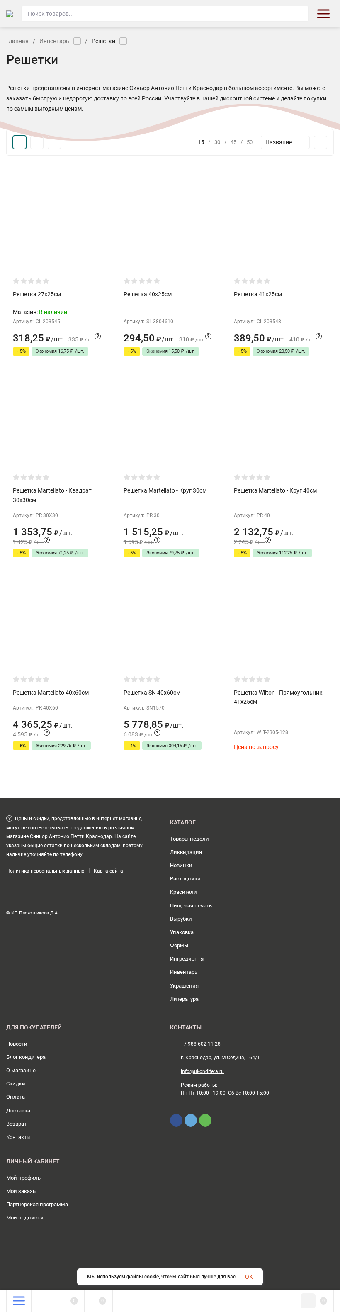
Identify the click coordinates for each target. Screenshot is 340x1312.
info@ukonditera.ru (202, 1071)
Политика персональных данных (45, 871)
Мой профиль (23, 1178)
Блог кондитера (26, 1057)
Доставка (18, 1110)
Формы (179, 945)
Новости (16, 1044)
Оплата (15, 1097)
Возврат (16, 1124)
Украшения (184, 986)
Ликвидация (186, 852)
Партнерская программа (37, 1204)
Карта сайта (108, 871)
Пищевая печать (191, 905)
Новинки (181, 865)
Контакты (18, 1137)
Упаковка (182, 932)
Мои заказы (21, 1191)
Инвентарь (54, 41)
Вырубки (181, 919)
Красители (183, 892)
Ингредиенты (187, 959)
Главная (17, 41)
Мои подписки (25, 1217)
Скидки (15, 1083)
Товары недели (189, 839)
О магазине (21, 1070)
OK (249, 1276)
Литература (184, 999)
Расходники (185, 878)
